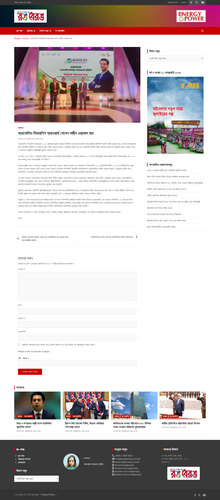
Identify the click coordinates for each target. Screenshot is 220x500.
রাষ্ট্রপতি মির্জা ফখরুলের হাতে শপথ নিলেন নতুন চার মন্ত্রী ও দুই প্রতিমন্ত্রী (173, 201)
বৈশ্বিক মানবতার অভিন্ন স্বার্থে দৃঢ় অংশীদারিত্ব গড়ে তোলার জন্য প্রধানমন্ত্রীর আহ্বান (45, 239)
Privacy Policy (48, 494)
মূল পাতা (19, 30)
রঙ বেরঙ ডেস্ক (38, 139)
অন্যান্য (20, 128)
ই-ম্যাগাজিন (60, 30)
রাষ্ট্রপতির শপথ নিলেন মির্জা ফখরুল (159, 208)
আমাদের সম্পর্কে (172, 2)
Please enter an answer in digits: (34, 351)
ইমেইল (21, 318)
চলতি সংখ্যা (44, 30)
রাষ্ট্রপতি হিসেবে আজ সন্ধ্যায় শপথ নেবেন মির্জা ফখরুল (166, 220)
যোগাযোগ (184, 2)
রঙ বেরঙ (35, 494)
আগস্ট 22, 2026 (22, 431)
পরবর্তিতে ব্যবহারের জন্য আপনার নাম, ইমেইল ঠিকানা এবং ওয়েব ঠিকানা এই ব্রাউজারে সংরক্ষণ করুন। (59, 344)
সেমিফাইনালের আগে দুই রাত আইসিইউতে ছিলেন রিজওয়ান (112, 237)
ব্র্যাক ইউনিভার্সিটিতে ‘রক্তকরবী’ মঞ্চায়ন (161, 227)
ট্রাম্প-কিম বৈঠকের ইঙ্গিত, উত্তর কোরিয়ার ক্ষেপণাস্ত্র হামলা (168, 176)
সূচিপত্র (30, 30)
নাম (20, 305)
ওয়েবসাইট (21, 331)
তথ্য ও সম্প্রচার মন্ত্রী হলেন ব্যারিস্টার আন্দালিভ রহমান (167, 170)
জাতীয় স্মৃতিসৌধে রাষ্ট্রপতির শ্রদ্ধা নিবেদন (162, 195)
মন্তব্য (21, 269)
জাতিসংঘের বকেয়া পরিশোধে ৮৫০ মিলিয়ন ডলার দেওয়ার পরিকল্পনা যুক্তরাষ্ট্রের (175, 183)
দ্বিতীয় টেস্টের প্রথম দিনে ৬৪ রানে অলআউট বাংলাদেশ (166, 189)
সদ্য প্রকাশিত (28, 416)
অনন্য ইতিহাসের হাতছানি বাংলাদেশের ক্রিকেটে (164, 214)
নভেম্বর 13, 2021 (25, 139)
